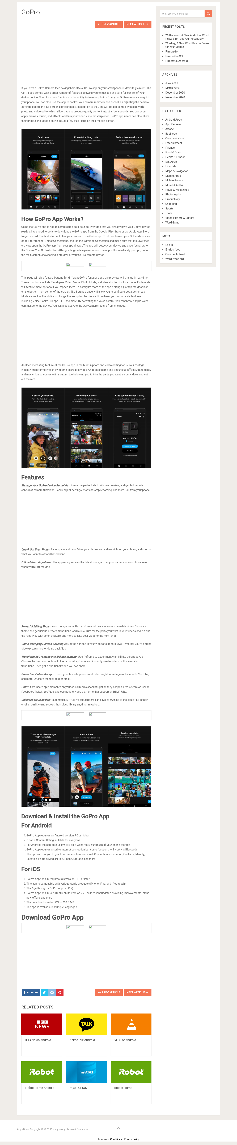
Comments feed (175, 254)
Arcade (169, 129)
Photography (173, 194)
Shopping (171, 203)
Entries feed (172, 249)
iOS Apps (171, 161)
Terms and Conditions (110, 1139)
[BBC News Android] (41, 1024)
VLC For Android (125, 1040)
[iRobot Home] (131, 1072)
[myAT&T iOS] (86, 1072)
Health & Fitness (175, 157)
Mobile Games (174, 180)
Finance (170, 147)
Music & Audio (174, 185)
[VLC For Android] (131, 1024)
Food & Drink (173, 152)
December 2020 (175, 92)
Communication (174, 138)
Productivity (172, 199)
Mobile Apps (173, 175)
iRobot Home (123, 1088)
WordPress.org (174, 259)
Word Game (172, 222)
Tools (168, 213)
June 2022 (171, 83)
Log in (169, 245)
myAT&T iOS (78, 1088)
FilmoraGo (171, 51)
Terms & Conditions (77, 1129)
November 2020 (175, 97)
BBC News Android (38, 1040)
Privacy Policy (57, 1129)
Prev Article (110, 24)
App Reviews (173, 124)
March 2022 (172, 88)
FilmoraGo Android (176, 61)
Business (171, 133)
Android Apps (173, 119)
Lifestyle (170, 166)
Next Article (136, 24)
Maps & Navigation (176, 171)
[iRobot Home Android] (41, 1072)
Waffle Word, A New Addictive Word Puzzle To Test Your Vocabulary (187, 37)
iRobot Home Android (39, 1088)
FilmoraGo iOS (174, 56)
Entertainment (173, 143)
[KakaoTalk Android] (86, 1024)
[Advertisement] (86, 58)
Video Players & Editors (179, 218)
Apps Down (23, 1129)
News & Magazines (177, 189)
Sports (169, 208)
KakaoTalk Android (82, 1040)
